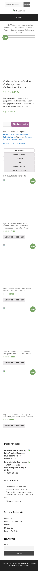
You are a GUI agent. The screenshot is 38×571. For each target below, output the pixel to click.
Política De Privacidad (13, 521)
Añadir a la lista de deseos (14, 143)
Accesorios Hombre (11, 134)
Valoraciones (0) (19, 154)
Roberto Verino (17, 25)
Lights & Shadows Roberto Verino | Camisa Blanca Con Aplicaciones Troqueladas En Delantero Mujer (17, 225)
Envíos (19, 162)
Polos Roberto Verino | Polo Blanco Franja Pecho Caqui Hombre (17, 289)
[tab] (19, 150)
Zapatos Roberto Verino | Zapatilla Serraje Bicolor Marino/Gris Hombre (17, 352)
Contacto (19, 158)
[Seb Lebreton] (19, 10)
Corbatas (15, 27)
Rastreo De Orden (11, 531)
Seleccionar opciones (14, 237)
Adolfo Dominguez (19, 170)
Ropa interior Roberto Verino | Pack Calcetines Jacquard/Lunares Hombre (18, 415)
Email (6, 545)
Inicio (7, 25)
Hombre (6, 140)
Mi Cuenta (8, 528)
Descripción (19, 150)
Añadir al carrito (20, 124)
